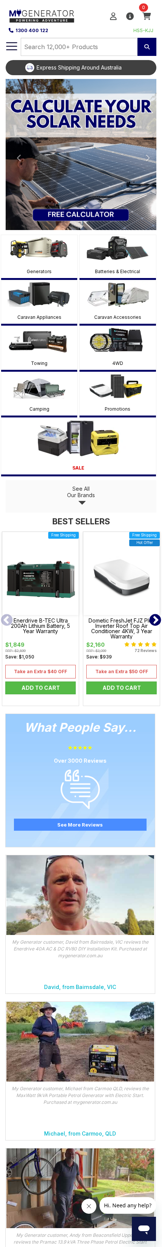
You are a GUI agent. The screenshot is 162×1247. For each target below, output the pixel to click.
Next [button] (155, 620)
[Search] (147, 47)
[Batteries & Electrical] (117, 248)
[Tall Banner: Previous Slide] (17, 154)
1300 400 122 (31, 30)
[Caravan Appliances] (39, 294)
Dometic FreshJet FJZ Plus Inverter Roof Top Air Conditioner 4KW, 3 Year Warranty (121, 628)
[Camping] (39, 386)
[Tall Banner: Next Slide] (145, 154)
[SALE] (78, 438)
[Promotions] (117, 386)
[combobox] (79, 47)
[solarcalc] (81, 154)
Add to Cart (40, 688)
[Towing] (39, 340)
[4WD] (117, 340)
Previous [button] (7, 620)
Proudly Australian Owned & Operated (87, 67)
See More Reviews (80, 825)
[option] (81, 67)
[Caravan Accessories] (117, 294)
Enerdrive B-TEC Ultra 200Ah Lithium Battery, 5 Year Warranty (40, 626)
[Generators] (39, 248)
